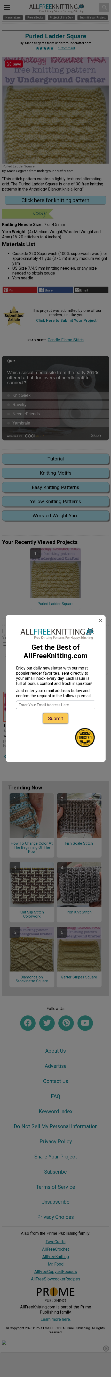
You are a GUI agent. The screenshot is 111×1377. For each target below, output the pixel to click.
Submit (55, 718)
